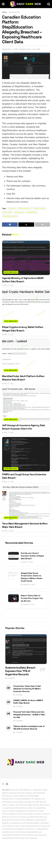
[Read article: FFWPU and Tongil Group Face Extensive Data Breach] (26, 454)
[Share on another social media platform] (42, 224)
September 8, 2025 (10, 49)
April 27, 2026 (8, 285)
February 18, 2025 (28, 584)
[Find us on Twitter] (3, 784)
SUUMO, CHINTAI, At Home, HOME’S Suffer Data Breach (28, 701)
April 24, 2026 (8, 530)
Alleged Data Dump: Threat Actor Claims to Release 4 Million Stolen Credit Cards (32, 577)
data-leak (7, 212)
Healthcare (31, 212)
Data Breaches (14, 12)
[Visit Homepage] (25, 4)
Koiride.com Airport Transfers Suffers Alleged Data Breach (32, 556)
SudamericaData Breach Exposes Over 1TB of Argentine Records (20, 671)
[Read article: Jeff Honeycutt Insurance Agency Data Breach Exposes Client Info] (26, 405)
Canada (12, 208)
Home (4, 12)
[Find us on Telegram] (7, 784)
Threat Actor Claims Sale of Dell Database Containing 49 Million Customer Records (27, 689)
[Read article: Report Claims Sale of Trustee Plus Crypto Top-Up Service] (13, 598)
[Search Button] (48, 4)
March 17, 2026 (27, 562)
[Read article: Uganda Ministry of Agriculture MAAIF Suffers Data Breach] (26, 258)
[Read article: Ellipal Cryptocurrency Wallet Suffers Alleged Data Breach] (26, 307)
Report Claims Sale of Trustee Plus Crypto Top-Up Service (32, 598)
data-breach (39, 208)
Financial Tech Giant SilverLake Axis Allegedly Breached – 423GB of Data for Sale (29, 714)
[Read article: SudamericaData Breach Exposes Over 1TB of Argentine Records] (26, 649)
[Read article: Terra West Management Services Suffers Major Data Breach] (26, 503)
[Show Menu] (3, 4)
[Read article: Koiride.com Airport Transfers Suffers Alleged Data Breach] (13, 556)
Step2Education (10, 216)
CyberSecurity (24, 208)
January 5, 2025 (28, 604)
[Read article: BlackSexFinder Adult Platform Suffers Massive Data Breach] (26, 356)
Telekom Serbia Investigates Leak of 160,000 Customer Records (29, 727)
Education (19, 212)
